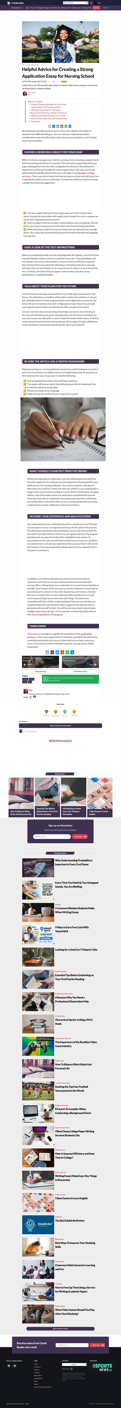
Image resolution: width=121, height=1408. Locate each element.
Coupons (37, 1372)
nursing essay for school (69, 255)
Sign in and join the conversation (60, 725)
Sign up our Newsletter (61, 825)
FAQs (35, 1381)
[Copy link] (49, 126)
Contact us (37, 1366)
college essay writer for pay (40, 611)
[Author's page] (30, 697)
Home (36, 1364)
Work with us (38, 1375)
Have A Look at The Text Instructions (46, 107)
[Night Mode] (91, 3)
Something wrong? (80, 671)
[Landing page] (9, 3)
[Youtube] (15, 1365)
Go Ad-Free (96, 7)
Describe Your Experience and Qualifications (49, 118)
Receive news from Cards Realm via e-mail (32, 1344)
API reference (38, 1378)
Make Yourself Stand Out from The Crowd (48, 115)
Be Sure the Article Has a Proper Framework (49, 113)
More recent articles (60, 1328)
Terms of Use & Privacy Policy (43, 1386)
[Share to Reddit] (61, 126)
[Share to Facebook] (53, 126)
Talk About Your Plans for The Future (46, 110)
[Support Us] (9, 1365)
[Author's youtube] (34, 697)
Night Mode (65, 1368)
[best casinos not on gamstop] (102, 1367)
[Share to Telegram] (70, 126)
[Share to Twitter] (57, 126)
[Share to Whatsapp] (66, 126)
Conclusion (35, 121)
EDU (23, 65)
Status (36, 1384)
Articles (28, 65)
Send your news (40, 671)
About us (37, 1369)
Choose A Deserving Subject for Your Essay (48, 104)
